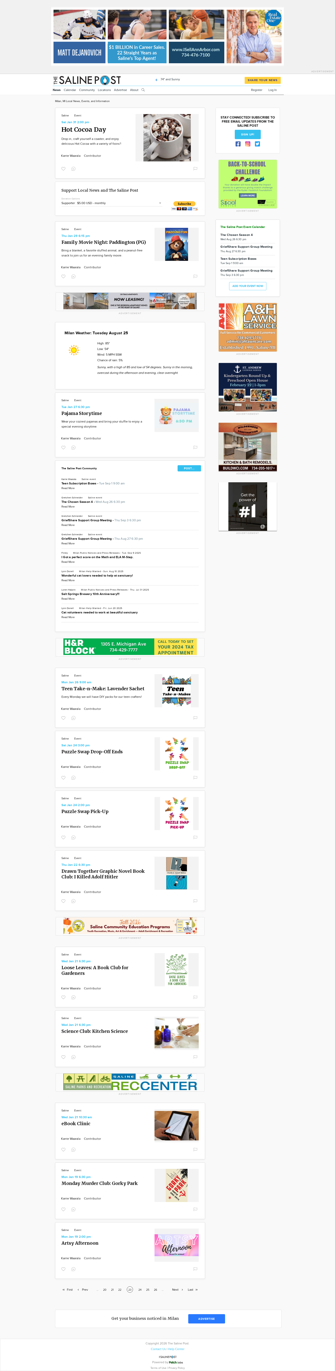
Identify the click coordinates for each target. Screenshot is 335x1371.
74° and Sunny (170, 79)
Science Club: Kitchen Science (94, 1031)
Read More (68, 488)
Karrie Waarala (71, 156)
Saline (65, 115)
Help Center (176, 1349)
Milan (76, 553)
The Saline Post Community (79, 468)
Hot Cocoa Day (83, 129)
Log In (273, 90)
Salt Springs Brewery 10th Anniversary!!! (90, 594)
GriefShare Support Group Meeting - (101, 520)
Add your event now (247, 286)
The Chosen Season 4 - (93, 502)
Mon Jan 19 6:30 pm (76, 1177)
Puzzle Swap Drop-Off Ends (92, 751)
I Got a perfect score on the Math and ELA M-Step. (97, 557)
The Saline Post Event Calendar (242, 227)
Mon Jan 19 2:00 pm (76, 1237)
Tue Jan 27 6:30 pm (75, 407)
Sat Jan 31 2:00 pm (75, 122)
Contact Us (158, 1349)
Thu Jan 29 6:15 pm (75, 236)
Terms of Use (158, 1368)
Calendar (70, 90)
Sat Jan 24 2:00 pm (75, 805)
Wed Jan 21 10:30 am (76, 1117)
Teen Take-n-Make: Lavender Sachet (102, 688)
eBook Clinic (75, 1123)
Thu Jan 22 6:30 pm (75, 865)
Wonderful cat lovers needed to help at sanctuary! (97, 575)
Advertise (120, 90)
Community (87, 90)
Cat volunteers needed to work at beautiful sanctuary (99, 612)
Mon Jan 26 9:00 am (76, 682)
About (134, 90)
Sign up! (247, 134)
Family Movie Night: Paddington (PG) (103, 242)
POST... (189, 468)
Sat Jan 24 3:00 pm (75, 745)
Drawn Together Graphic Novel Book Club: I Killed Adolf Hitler (103, 874)
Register (256, 90)
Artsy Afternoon (79, 1243)
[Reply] (74, 168)
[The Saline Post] (87, 79)
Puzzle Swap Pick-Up (85, 811)
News (57, 90)
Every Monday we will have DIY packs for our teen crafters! (101, 697)
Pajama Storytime (81, 413)
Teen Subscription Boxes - (93, 483)
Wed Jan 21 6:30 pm (76, 961)
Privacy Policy (176, 1368)
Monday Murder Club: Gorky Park (99, 1183)
